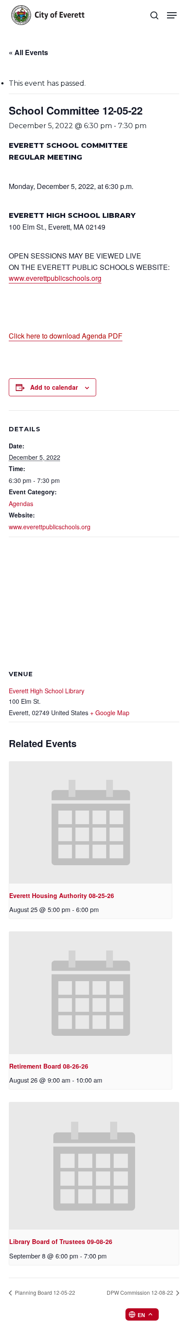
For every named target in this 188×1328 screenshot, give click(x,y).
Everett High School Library (46, 690)
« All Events (28, 52)
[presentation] (90, 823)
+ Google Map (109, 712)
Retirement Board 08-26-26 (48, 1066)
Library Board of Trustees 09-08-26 (60, 1241)
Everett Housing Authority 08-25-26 (61, 895)
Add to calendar (54, 387)
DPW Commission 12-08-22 (140, 1292)
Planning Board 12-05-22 (44, 1292)
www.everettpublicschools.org (55, 278)
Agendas (21, 503)
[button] (172, 15)
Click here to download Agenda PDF (65, 336)
